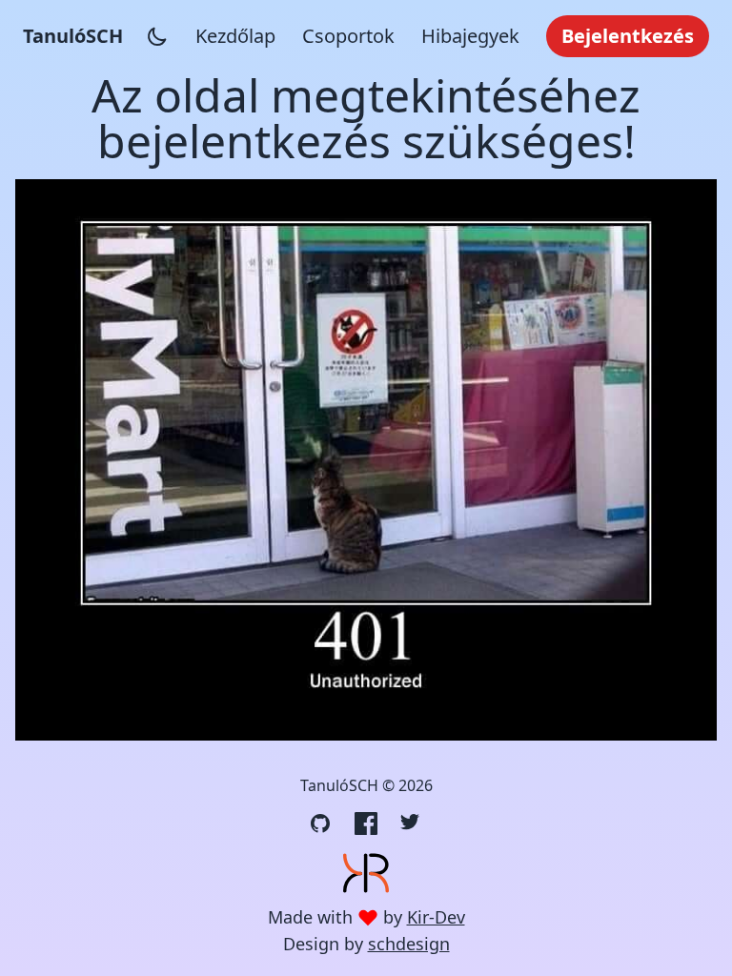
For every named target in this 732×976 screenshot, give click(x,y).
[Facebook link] (366, 823)
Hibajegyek (470, 36)
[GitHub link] (320, 823)
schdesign (409, 943)
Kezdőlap (235, 36)
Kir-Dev (436, 916)
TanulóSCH (73, 36)
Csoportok (348, 36)
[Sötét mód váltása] (157, 36)
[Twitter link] (411, 823)
